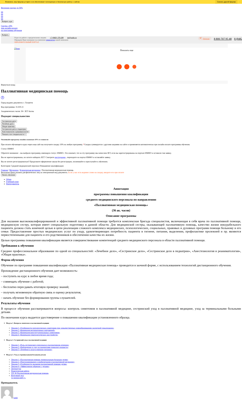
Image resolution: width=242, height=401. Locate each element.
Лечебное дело (8, 124)
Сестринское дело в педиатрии (14, 129)
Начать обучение (8, 175)
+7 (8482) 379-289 (57, 38)
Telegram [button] (206, 39)
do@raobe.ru (72, 38)
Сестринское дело (9, 121)
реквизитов (50, 40)
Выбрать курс (7, 21)
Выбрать (5, 35)
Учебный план (12, 182)
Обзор (8, 179)
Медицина (13, 170)
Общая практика (8, 126)
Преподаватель (12, 184)
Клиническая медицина (30, 170)
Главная (4, 170)
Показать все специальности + (14, 134)
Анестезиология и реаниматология (15, 132)
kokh (16, 398)
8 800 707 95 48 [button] (223, 38)
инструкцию (60, 157)
